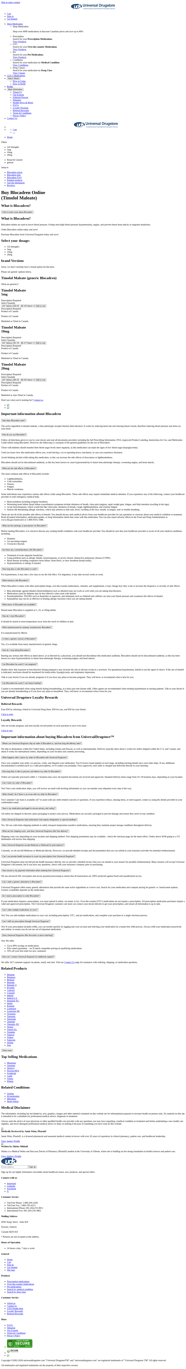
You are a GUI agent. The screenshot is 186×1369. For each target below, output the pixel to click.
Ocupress (11, 1014)
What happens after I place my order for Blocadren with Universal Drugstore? (34, 757)
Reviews (11, 185)
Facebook (11, 1188)
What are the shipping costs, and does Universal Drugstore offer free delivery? (35, 831)
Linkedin (11, 1186)
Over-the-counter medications (20, 1284)
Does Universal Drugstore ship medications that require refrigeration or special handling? (39, 820)
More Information (15, 89)
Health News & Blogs (23, 102)
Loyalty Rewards (15, 1311)
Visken (10, 1037)
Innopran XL (13, 1001)
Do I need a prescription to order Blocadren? (20, 896)
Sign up (32, 1167)
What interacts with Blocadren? (15, 580)
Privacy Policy (19, 115)
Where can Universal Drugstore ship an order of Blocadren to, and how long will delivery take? (41, 743)
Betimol (10, 980)
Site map (11, 1270)
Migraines (11, 1099)
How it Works (13, 78)
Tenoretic (11, 1016)
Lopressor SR (13, 1011)
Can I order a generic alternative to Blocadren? (21, 882)
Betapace (11, 977)
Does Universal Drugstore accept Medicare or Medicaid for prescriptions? (33, 845)
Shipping (17, 100)
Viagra (10, 1078)
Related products (14, 180)
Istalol (9, 1003)
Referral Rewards (21, 110)
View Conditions (20, 65)
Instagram (11, 1183)
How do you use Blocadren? (14, 435)
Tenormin (11, 1019)
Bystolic (11, 987)
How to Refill (19, 84)
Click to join (6, 730)
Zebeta (10, 1042)
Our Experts (18, 95)
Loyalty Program (20, 108)
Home (10, 137)
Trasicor (10, 1035)
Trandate (11, 1032)
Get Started (12, 19)
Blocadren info (14, 175)
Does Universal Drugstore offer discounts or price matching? (27, 935)
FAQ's (16, 105)
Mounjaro (11, 1063)
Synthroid (11, 1073)
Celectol (11, 990)
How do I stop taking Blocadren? (16, 650)
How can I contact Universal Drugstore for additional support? (28, 957)
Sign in (10, 16)
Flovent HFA (13, 1071)
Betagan (11, 974)
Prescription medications (18, 1281)
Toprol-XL (12, 1029)
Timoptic (11, 1021)
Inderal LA (12, 998)
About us (11, 1303)
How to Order (19, 81)
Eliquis (10, 1081)
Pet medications (14, 1286)
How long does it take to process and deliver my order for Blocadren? (31, 771)
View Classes (19, 73)
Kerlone (10, 1006)
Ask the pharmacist (16, 183)
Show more (7, 1050)
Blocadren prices (14, 172)
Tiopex (10, 1027)
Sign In (10, 1265)
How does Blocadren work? (13, 420)
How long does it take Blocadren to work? (19, 569)
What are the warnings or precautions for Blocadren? (24, 526)
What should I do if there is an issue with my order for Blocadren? (29, 794)
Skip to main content (10, 2)
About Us (17, 92)
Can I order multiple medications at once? (19, 910)
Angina (10, 1093)
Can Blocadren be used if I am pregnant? (19, 664)
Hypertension (13, 1096)
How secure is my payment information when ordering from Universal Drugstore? (36, 870)
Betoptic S (12, 985)
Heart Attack (13, 1101)
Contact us (38, 400)
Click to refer (7, 714)
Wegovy (11, 1068)
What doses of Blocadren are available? (19, 604)
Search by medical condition (20, 1289)
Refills (10, 86)
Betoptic (11, 982)
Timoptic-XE (13, 1024)
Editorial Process (20, 97)
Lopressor (11, 1008)
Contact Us (12, 118)
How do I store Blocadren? (13, 616)
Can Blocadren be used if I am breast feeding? (21, 683)
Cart (9, 1262)
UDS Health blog (15, 1308)
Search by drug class (16, 1292)
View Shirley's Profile (11, 1156)
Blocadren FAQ (14, 177)
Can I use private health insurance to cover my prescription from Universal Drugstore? (38, 856)
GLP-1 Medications (16, 75)
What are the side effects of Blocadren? (19, 468)
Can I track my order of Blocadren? (17, 783)
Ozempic (11, 1065)
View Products (19, 41)
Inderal (10, 995)
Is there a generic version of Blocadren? (19, 639)
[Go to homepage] (93, 9)
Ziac (9, 1045)
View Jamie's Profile (10, 1141)
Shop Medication (15, 24)
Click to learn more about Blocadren (17, 212)
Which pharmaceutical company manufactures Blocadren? (26, 627)
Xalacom (11, 1040)
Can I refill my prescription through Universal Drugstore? (25, 921)
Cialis (9, 1076)
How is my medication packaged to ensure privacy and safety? (28, 808)
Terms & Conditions (22, 113)
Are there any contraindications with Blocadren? (22, 550)
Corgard (11, 993)
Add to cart (40, 306)
